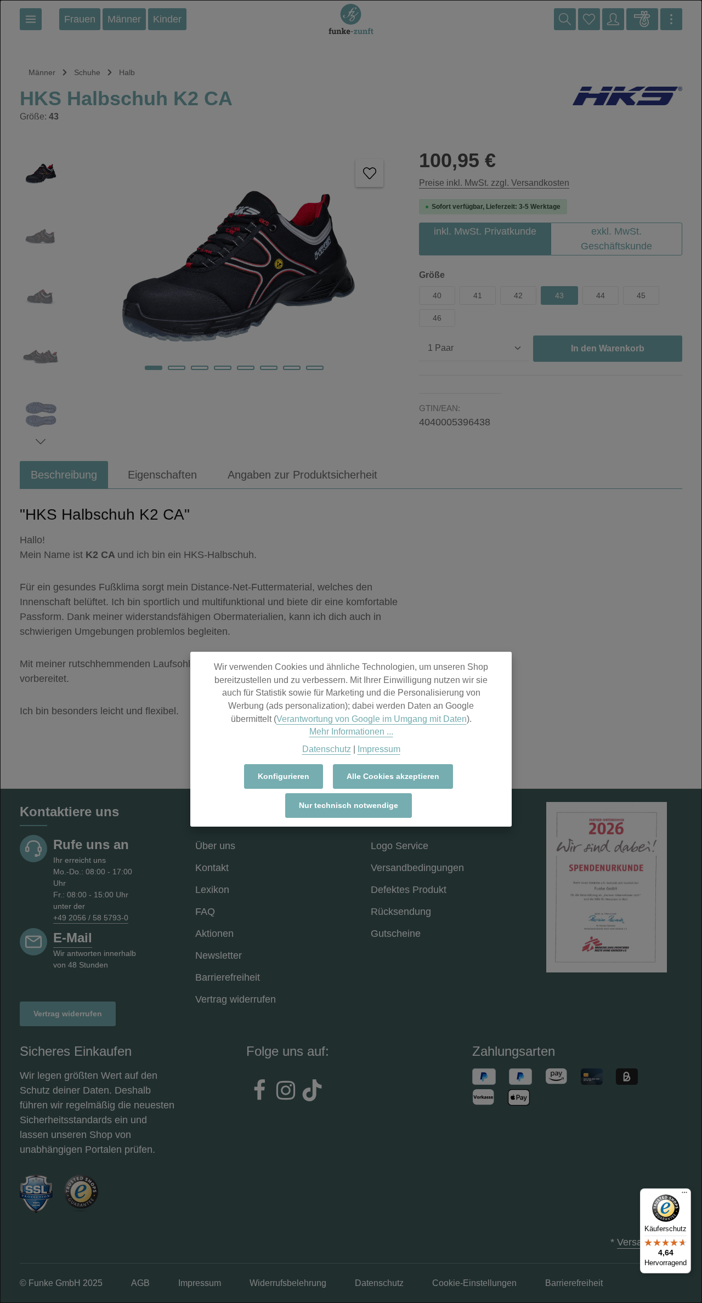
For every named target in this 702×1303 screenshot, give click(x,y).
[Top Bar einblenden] (671, 19)
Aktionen (214, 933)
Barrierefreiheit (227, 977)
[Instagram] (286, 1092)
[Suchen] (565, 19)
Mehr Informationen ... (351, 731)
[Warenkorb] (642, 19)
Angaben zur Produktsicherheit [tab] (302, 475)
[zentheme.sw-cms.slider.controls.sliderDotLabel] (153, 368)
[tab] (64, 474)
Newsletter (218, 955)
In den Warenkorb (607, 348)
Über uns (215, 845)
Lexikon (212, 889)
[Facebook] (259, 1092)
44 (600, 295)
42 (518, 295)
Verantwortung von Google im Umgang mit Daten (371, 718)
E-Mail (72, 937)
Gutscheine (396, 933)
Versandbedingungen (417, 867)
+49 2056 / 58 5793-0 (90, 917)
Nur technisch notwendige (348, 805)
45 (641, 295)
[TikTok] (312, 1092)
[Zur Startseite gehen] (351, 19)
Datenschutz (326, 748)
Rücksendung (401, 911)
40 (437, 295)
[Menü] (31, 19)
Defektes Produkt (408, 889)
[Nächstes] (40, 441)
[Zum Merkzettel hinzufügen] (369, 173)
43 (559, 295)
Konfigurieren (283, 776)
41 (477, 295)
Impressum (379, 748)
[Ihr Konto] (613, 19)
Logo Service (399, 845)
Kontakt (212, 867)
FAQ (205, 911)
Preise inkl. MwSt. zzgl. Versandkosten (494, 182)
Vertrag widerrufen (67, 1013)
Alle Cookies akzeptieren (393, 776)
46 (437, 318)
